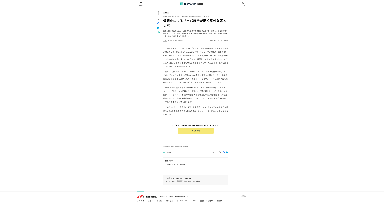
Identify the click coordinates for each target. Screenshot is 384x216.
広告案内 (159, 201)
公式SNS (150, 201)
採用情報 (210, 201)
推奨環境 (219, 201)
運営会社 (202, 201)
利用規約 (243, 196)
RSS (194, 201)
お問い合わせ (169, 201)
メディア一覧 (140, 201)
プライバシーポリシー (183, 201)
